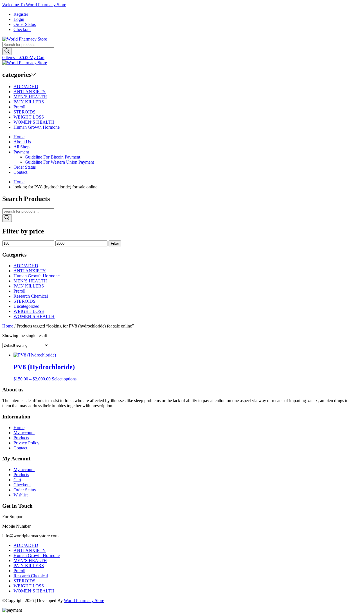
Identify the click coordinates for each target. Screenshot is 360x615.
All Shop (22, 146)
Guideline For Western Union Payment (59, 162)
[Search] (7, 51)
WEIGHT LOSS (29, 117)
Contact (20, 172)
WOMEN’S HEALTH (34, 122)
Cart (17, 479)
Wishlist (21, 495)
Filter (115, 243)
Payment (21, 152)
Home (19, 136)
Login (19, 19)
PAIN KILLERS (29, 101)
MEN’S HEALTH (30, 96)
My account (24, 432)
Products (21, 437)
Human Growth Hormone (37, 127)
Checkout (22, 29)
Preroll (19, 106)
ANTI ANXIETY (30, 91)
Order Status (25, 24)
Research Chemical (31, 296)
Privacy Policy (26, 442)
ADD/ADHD (26, 86)
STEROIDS (24, 112)
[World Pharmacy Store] (24, 39)
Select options (64, 378)
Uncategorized (26, 306)
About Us (22, 141)
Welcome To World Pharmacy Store (34, 4)
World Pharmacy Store (84, 600)
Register (21, 14)
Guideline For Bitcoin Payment (52, 157)
